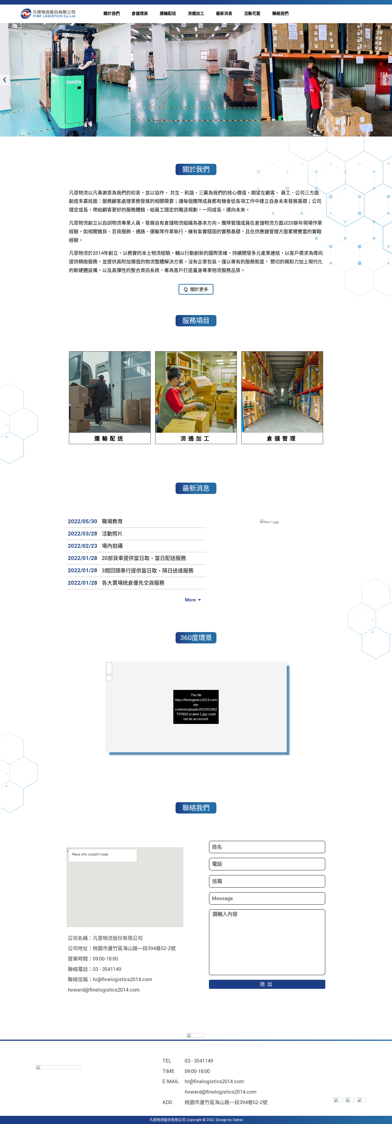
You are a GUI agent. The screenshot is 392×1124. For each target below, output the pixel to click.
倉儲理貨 (140, 13)
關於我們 (111, 13)
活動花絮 (252, 13)
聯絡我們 (280, 13)
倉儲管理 (282, 438)
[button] (196, 289)
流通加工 (196, 13)
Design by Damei (229, 1120)
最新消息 (224, 13)
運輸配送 (168, 13)
